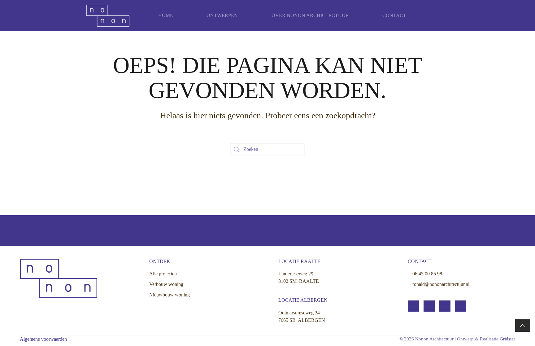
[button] (522, 325)
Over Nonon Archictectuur (310, 15)
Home (165, 15)
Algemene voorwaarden (43, 339)
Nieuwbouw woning (169, 294)
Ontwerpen (222, 15)
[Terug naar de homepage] (108, 15)
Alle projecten (163, 273)
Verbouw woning (166, 284)
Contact (394, 15)
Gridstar (507, 338)
